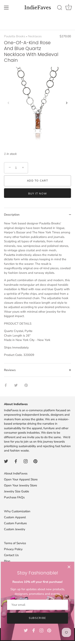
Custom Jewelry (14, 529)
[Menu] (6, 7)
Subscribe (37, 618)
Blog (7, 561)
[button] (8, 102)
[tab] (37, 292)
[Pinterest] (49, 630)
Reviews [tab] (10, 370)
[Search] (59, 8)
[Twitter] (26, 630)
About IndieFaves (15, 473)
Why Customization (17, 511)
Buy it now (37, 193)
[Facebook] (34, 630)
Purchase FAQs (14, 497)
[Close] (69, 566)
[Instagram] (41, 630)
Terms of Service (15, 543)
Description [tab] (12, 215)
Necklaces (35, 36)
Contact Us (11, 555)
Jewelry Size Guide (16, 491)
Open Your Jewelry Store (20, 485)
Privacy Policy (13, 549)
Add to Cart (37, 181)
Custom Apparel (15, 517)
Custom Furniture (15, 523)
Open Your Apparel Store (21, 479)
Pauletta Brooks (14, 36)
